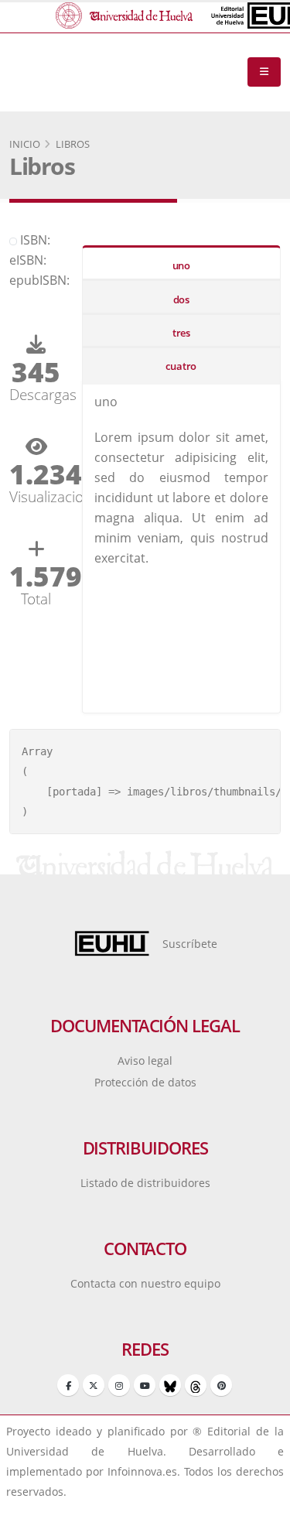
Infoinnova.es (142, 1471)
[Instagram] (119, 1385)
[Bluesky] (170, 1385)
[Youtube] (144, 1385)
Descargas (36, 394)
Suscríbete (189, 943)
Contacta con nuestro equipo (145, 1283)
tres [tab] (181, 333)
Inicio (24, 144)
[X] (93, 1385)
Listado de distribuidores (145, 1182)
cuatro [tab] (180, 366)
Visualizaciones (36, 496)
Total (36, 598)
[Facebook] (68, 1385)
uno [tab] (181, 265)
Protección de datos (145, 1082)
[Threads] (195, 1385)
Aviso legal (145, 1060)
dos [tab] (181, 299)
